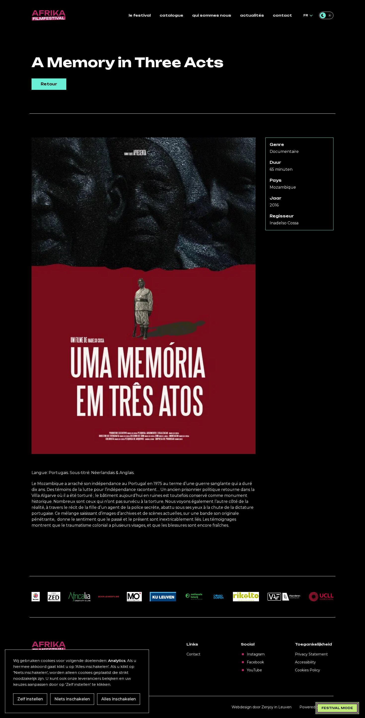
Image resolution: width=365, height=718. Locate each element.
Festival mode (337, 708)
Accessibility (305, 662)
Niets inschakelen (72, 699)
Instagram (256, 654)
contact (282, 15)
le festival (140, 15)
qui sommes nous (211, 15)
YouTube (254, 670)
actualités (252, 15)
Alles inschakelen (118, 699)
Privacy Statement (311, 654)
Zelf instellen (30, 699)
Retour (49, 84)
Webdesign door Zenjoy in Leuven (262, 707)
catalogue (171, 15)
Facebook (255, 662)
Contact (193, 654)
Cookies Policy (307, 670)
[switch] (326, 15)
